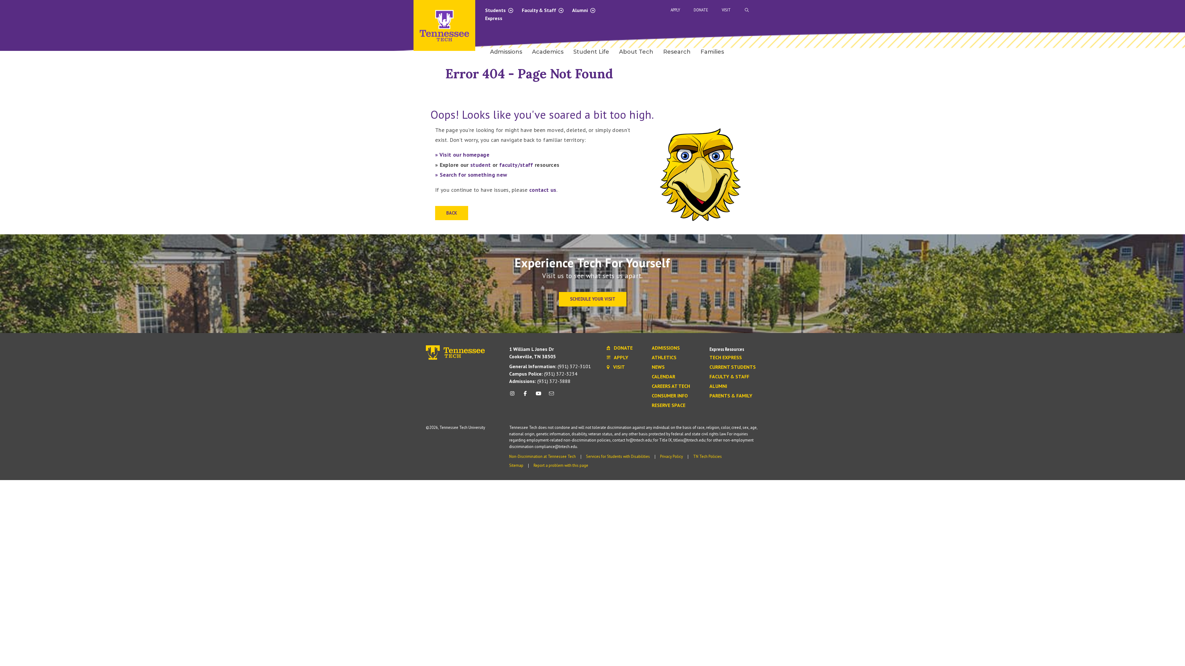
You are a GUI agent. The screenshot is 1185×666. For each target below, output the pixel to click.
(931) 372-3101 (550, 366)
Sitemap (516, 465)
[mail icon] (551, 396)
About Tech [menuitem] (636, 51)
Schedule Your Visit (592, 299)
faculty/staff (516, 164)
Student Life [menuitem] (591, 51)
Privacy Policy (671, 456)
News (658, 367)
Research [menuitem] (677, 51)
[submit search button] (855, 10)
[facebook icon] (525, 396)
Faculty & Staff (539, 10)
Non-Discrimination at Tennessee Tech (542, 456)
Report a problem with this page (561, 465)
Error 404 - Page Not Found (529, 73)
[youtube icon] (538, 396)
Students (496, 10)
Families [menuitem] (712, 51)
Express (493, 18)
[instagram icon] (514, 396)
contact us (542, 189)
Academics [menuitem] (547, 51)
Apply (675, 10)
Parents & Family (730, 396)
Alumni (580, 10)
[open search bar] (746, 10)
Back (451, 213)
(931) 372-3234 (543, 374)
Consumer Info (670, 396)
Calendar (663, 377)
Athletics (664, 357)
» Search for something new (471, 174)
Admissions (666, 348)
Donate (701, 10)
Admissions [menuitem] (506, 51)
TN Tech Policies (707, 456)
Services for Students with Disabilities (618, 456)
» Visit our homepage (462, 154)
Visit (726, 10)
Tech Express (725, 357)
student (480, 164)
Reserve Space (668, 405)
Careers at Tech (671, 386)
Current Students (732, 367)
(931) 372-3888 (540, 381)
